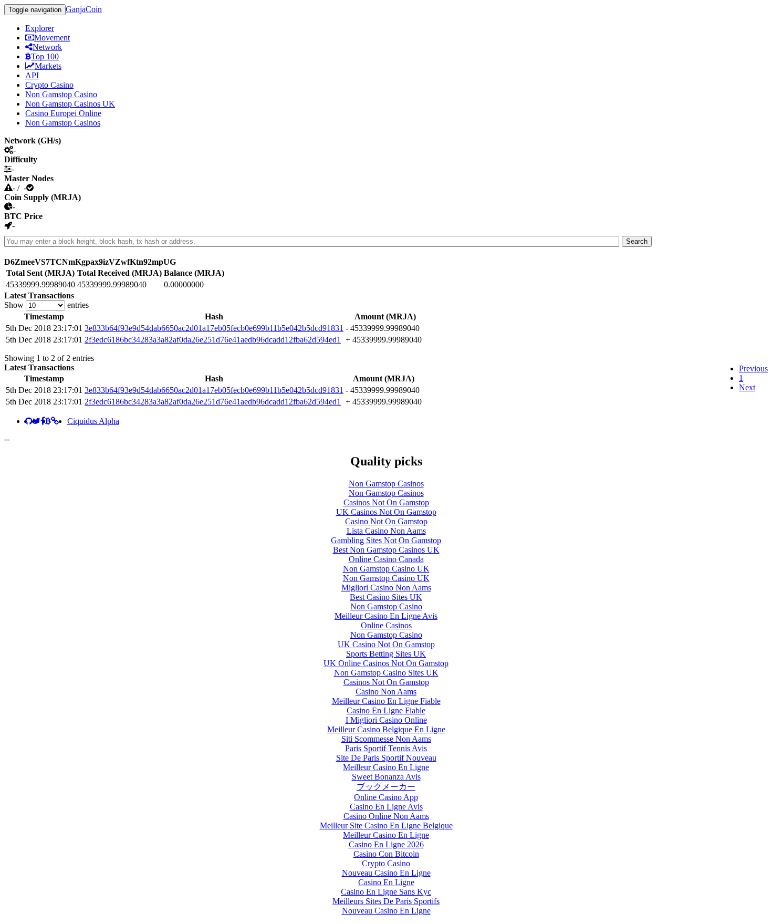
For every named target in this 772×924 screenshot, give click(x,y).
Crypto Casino (49, 84)
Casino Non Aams (386, 691)
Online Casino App (386, 797)
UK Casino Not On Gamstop (386, 644)
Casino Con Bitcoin (386, 853)
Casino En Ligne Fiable (386, 710)
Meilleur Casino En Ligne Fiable (386, 701)
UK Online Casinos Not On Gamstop (386, 663)
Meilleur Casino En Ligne (386, 767)
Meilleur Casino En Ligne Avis (386, 615)
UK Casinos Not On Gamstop (386, 511)
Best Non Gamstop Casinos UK (386, 549)
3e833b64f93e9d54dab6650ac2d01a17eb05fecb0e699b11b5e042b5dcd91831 (214, 328)
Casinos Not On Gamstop (386, 502)
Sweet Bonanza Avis (386, 776)
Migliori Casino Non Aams (386, 587)
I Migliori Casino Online (386, 719)
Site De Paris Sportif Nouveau (386, 757)
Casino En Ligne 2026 (386, 844)
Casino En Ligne (386, 882)
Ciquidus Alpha (93, 421)
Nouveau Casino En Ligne (386, 872)
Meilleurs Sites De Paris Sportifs (386, 901)
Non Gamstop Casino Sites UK (386, 672)
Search (637, 241)
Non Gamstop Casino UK (386, 568)
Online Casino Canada (386, 559)
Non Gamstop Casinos (62, 122)
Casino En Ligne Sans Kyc (386, 891)
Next (747, 387)
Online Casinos (386, 625)
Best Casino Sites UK (386, 597)
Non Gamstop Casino (61, 94)
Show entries (46, 304)
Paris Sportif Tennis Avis (386, 748)
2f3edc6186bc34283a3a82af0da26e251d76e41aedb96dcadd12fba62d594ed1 (213, 339)
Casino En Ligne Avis (386, 806)
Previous (753, 368)
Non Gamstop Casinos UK (70, 103)
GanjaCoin (84, 9)
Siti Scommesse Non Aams (386, 738)
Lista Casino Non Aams (386, 530)
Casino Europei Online (63, 113)
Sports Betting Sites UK (386, 653)
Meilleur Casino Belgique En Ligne (386, 729)
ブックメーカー (386, 786)
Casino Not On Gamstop (386, 521)
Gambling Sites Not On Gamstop (386, 540)
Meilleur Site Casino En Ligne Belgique (386, 825)
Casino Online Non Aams (386, 816)
